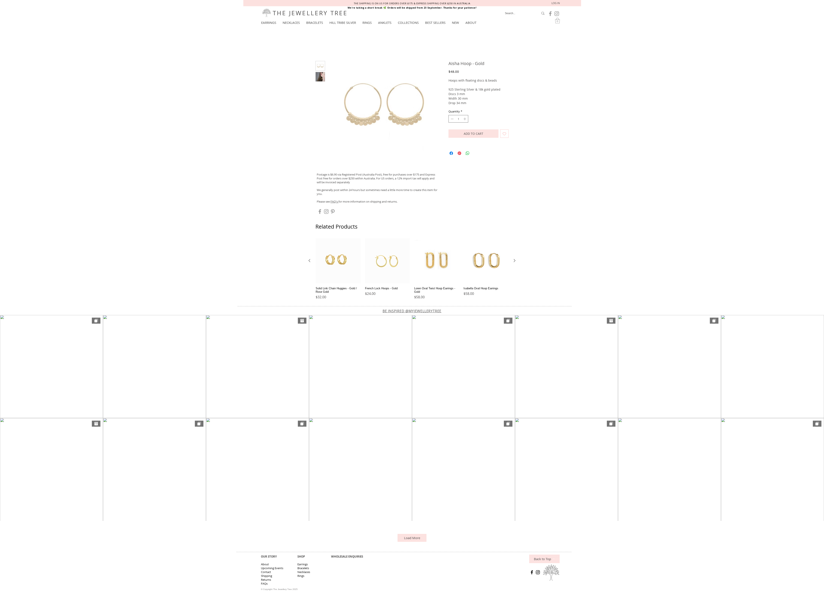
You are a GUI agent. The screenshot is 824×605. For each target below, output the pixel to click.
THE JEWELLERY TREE (310, 13)
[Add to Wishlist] (504, 134)
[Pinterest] (333, 212)
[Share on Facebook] (451, 154)
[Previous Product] (309, 261)
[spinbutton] (458, 119)
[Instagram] (538, 573)
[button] (268, 23)
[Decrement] (451, 119)
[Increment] (465, 119)
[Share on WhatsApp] (467, 154)
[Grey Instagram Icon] (557, 14)
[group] (412, 270)
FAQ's (334, 202)
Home (320, 46)
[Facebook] (532, 573)
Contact (266, 573)
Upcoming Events (272, 569)
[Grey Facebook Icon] (550, 14)
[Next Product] (514, 261)
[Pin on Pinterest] (459, 154)
